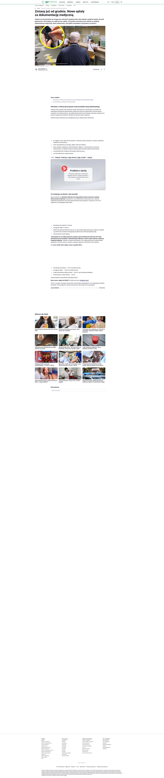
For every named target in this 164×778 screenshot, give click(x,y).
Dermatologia (64, 743)
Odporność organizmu (86, 748)
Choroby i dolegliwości (39, 5)
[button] (112, 2)
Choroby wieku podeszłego (87, 745)
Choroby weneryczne (85, 744)
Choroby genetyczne (85, 743)
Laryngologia (64, 745)
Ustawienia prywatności (102, 766)
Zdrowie (78, 2)
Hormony (84, 747)
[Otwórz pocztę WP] (108, 2)
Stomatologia (64, 754)
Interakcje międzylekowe (107, 744)
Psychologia (69, 5)
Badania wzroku (44, 757)
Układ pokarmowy (85, 750)
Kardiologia (64, 747)
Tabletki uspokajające (106, 747)
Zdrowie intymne (85, 751)
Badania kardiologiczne (46, 741)
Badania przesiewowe (45, 748)
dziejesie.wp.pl (84, 280)
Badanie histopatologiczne (46, 751)
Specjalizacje (53, 5)
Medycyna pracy (44, 745)
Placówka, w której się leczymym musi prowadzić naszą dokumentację (73, 99)
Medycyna (85, 2)
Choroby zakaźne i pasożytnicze (87, 741)
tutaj (65, 775)
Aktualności (62, 2)
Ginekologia (64, 744)
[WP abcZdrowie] (52, 2)
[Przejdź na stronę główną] (43, 3)
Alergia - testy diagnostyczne (46, 743)
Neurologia (64, 748)
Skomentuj (96, 69)
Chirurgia (63, 741)
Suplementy (105, 748)
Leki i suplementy (106, 740)
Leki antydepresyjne (106, 741)
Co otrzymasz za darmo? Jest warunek (64, 102)
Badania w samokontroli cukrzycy (47, 750)
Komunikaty (70, 2)
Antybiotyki (105, 743)
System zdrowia (94, 2)
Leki (74, 5)
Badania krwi (44, 754)
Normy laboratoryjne (45, 744)
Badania (47, 5)
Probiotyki (104, 745)
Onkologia (63, 751)
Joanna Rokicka (41, 68)
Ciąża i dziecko (61, 5)
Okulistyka (63, 750)
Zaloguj (117, 2)
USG (42, 758)
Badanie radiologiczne (45, 755)
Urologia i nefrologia (65, 755)
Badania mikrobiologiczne (46, 747)
